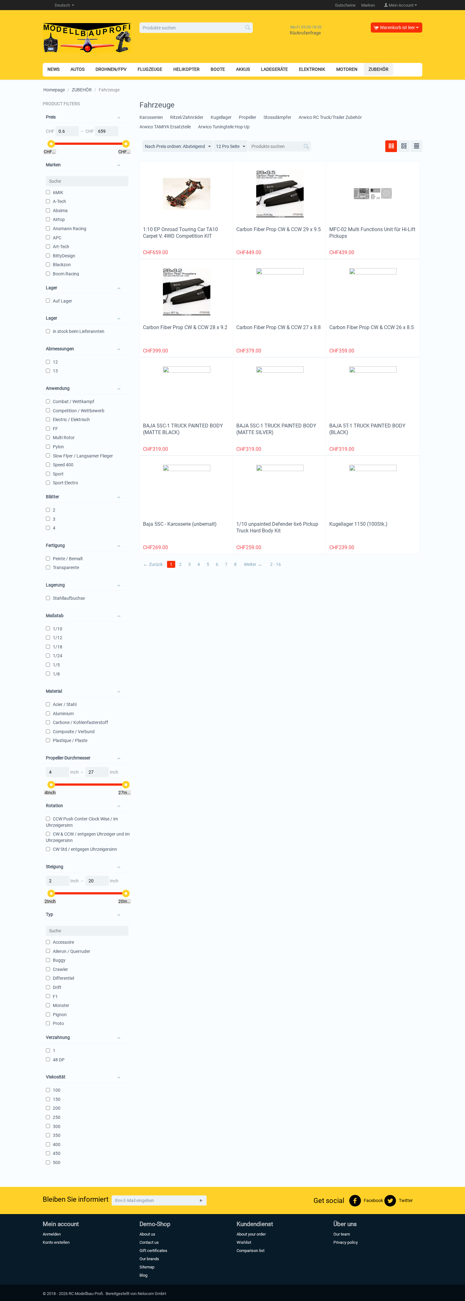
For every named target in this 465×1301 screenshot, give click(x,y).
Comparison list (250, 1250)
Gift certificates (153, 1250)
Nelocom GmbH (152, 1293)
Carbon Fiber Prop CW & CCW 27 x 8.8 (278, 327)
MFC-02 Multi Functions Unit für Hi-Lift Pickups (372, 232)
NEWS (53, 69)
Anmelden (52, 1234)
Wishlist (244, 1242)
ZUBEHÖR (82, 89)
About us (147, 1234)
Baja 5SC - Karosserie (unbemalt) (180, 524)
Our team (341, 1234)
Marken (368, 5)
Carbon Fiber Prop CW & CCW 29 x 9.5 (278, 229)
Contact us (149, 1242)
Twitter (405, 1200)
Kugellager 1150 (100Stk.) (358, 524)
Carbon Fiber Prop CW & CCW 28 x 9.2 (185, 327)
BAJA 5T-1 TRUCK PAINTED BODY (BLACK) (367, 429)
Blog (143, 1275)
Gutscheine (345, 5)
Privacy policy (345, 1242)
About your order (251, 1234)
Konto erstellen (56, 1242)
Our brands (149, 1258)
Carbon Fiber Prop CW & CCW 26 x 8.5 (371, 327)
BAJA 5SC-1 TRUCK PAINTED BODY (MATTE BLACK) (183, 429)
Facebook (373, 1200)
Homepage (54, 89)
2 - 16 (275, 564)
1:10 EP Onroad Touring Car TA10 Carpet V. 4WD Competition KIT (180, 232)
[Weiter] (201, 1200)
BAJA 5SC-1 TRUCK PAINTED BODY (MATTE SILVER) (276, 429)
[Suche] (248, 28)
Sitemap (147, 1267)
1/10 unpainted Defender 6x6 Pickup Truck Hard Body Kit (277, 527)
